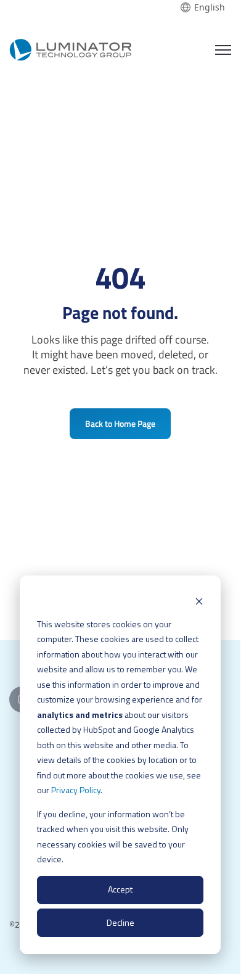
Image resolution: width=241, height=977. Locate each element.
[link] (70, 47)
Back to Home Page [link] (120, 423)
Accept (120, 889)
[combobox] (202, 7)
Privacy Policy (75, 789)
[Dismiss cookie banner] (199, 600)
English (209, 7)
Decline (120, 922)
